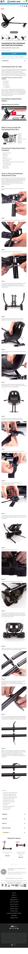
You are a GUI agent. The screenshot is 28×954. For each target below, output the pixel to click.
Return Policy (14, 906)
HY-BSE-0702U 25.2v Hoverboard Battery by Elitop (21, 854)
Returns (4, 823)
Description (5, 60)
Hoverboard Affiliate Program (14, 913)
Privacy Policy (21, 56)
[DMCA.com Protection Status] (14, 926)
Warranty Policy (14, 908)
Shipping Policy (14, 899)
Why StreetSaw (6, 828)
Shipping (4, 814)
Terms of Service (14, 904)
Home (2, 5)
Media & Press (14, 917)
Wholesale (14, 915)
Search (14, 893)
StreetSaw (12, 924)
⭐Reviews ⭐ (6, 832)
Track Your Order (14, 902)
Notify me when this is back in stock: (10, 47)
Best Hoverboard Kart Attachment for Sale (14, 5)
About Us (14, 895)
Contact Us (14, 897)
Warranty (4, 819)
